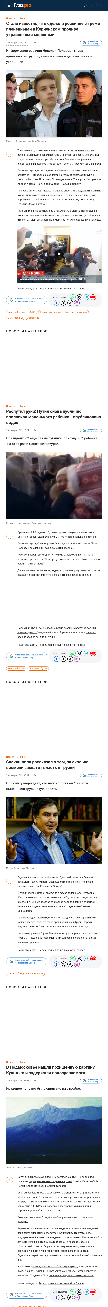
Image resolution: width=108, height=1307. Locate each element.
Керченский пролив (50, 312)
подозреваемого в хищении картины (50, 1181)
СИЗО (32, 312)
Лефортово (33, 317)
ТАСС (43, 1192)
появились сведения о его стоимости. (71, 1275)
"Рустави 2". (89, 892)
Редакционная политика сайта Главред (62, 288)
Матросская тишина (76, 312)
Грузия (11, 973)
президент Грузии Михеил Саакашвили (40, 881)
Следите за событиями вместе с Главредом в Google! (29, 299)
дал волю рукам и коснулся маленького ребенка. (67, 536)
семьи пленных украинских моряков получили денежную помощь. (61, 219)
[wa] (73, 297)
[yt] (93, 297)
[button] (9, 5)
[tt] (63, 303)
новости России (16, 312)
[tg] (86, 297)
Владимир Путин (38, 668)
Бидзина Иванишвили (31, 973)
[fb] (56, 303)
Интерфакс (37, 174)
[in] (77, 303)
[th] (79, 297)
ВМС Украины (15, 317)
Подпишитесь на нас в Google (93, 43)
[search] (99, 5)
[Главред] (22, 5)
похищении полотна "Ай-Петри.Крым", (55, 1266)
